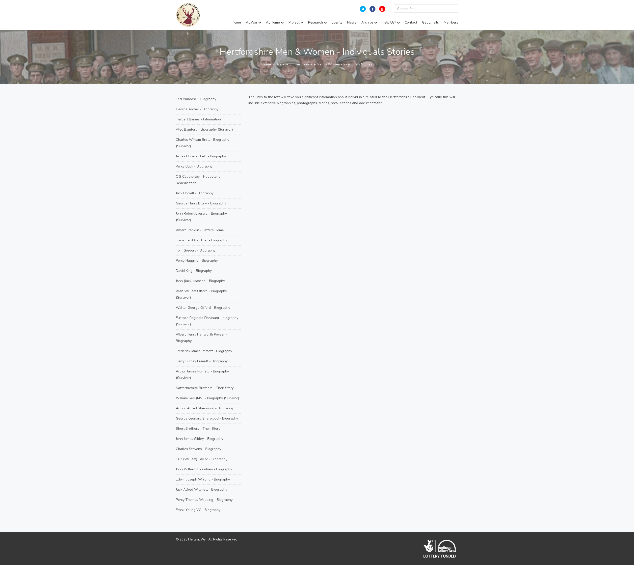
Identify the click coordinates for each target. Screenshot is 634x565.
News (351, 22)
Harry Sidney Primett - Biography (202, 361)
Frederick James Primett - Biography (204, 351)
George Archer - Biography (197, 109)
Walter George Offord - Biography (203, 307)
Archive (367, 22)
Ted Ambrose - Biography (196, 99)
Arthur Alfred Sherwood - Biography (205, 408)
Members (451, 22)
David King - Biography (194, 270)
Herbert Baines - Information (198, 119)
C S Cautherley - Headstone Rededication (198, 179)
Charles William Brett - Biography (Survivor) (202, 142)
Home (236, 22)
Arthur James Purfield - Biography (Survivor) (202, 374)
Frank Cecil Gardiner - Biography (201, 240)
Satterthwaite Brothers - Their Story (205, 388)
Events (337, 22)
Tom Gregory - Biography (195, 250)
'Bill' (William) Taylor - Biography (201, 459)
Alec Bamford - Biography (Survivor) (204, 129)
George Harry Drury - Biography (201, 203)
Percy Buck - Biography (194, 166)
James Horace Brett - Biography (201, 156)
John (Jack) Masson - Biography (200, 281)
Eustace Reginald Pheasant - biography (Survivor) (207, 321)
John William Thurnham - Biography (204, 469)
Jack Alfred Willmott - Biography (201, 489)
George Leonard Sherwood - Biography (207, 418)
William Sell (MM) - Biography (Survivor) (207, 398)
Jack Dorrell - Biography (194, 193)
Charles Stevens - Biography (198, 449)
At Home (273, 22)
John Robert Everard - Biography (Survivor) (201, 216)
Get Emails (430, 22)
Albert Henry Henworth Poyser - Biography (201, 337)
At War (252, 22)
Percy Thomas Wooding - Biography (204, 499)
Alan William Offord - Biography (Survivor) (201, 294)
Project (294, 22)
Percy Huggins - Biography (197, 260)
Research (316, 22)
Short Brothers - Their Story (198, 428)
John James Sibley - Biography (199, 438)
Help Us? (389, 22)
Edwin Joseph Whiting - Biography (203, 479)
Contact (411, 22)
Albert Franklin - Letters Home (200, 230)
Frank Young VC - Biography (198, 510)
